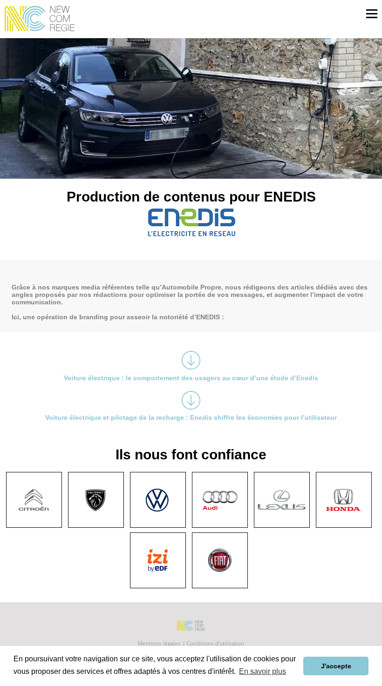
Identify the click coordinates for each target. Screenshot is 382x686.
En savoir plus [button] (262, 671)
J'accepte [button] (336, 666)
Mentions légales (160, 643)
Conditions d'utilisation (215, 643)
